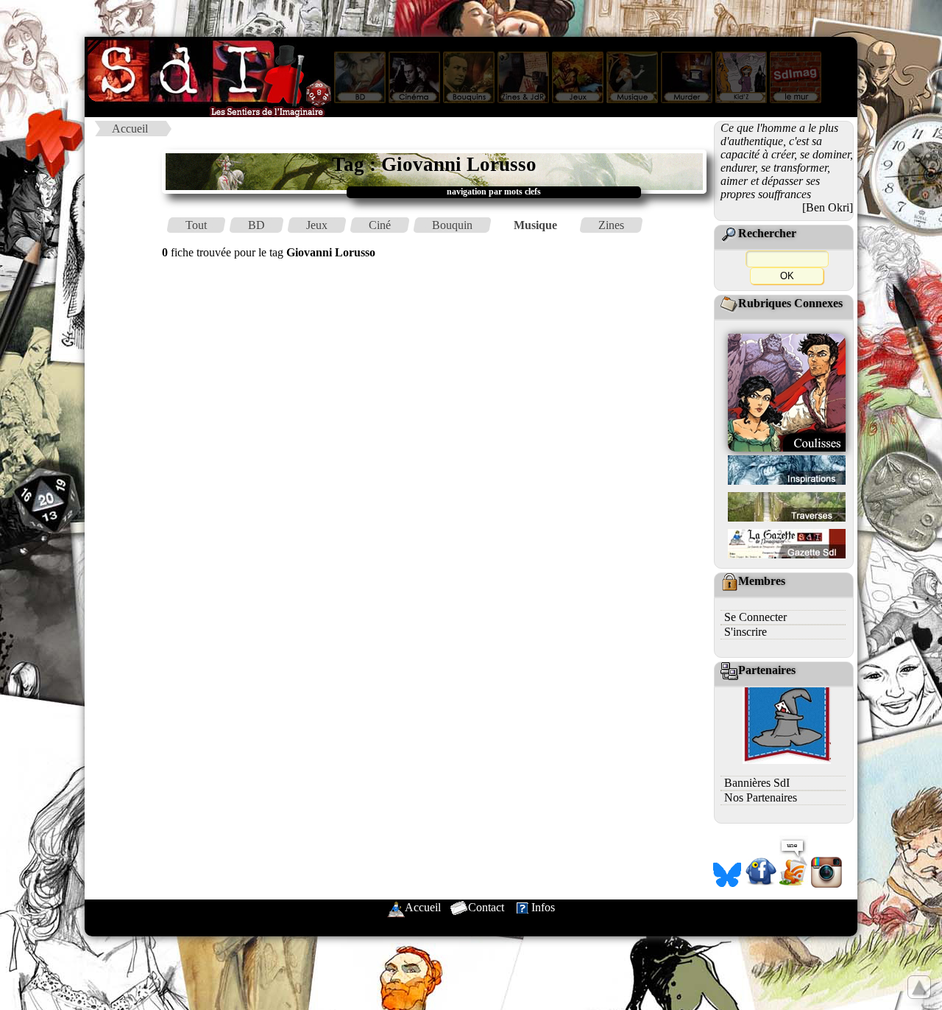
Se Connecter (755, 617)
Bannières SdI (757, 782)
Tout (196, 225)
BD (256, 225)
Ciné (380, 225)
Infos (543, 907)
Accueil (130, 128)
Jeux (316, 225)
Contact (486, 907)
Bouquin (452, 225)
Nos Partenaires (760, 797)
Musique (535, 225)
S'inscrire (745, 631)
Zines (611, 225)
